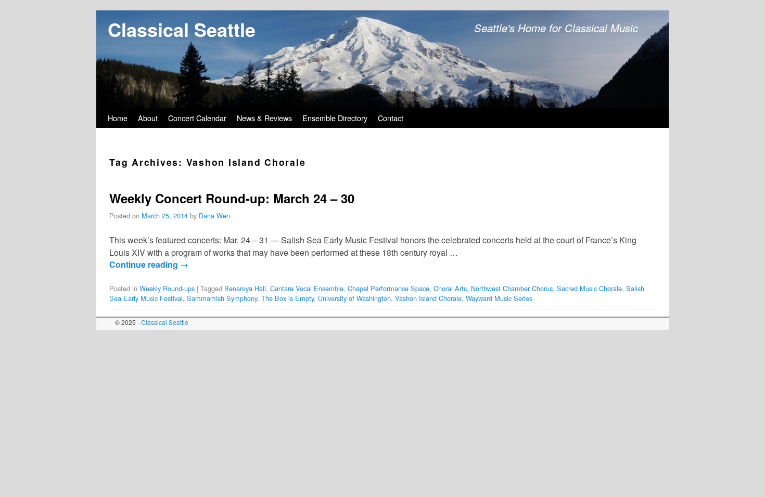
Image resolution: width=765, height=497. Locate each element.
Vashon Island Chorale (428, 298)
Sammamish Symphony (222, 298)
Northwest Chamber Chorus (512, 288)
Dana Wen (214, 215)
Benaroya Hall (245, 288)
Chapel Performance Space (388, 288)
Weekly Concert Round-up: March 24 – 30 (231, 198)
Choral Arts (450, 288)
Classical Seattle (182, 29)
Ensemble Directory (334, 117)
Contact (390, 117)
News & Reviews (264, 117)
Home (118, 117)
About (148, 117)
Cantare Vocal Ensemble (306, 288)
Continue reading (148, 264)
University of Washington (354, 298)
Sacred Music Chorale (589, 288)
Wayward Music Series (499, 298)
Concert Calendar (197, 117)
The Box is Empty (287, 298)
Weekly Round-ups (167, 288)
